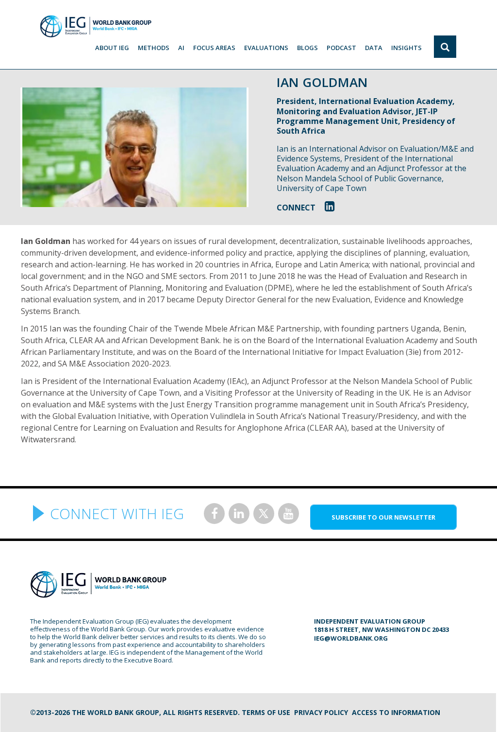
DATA (373, 47)
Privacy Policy (321, 712)
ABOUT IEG (112, 47)
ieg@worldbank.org (351, 638)
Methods (153, 47)
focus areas (214, 47)
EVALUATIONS (266, 47)
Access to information (396, 712)
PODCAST (341, 47)
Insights (406, 47)
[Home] (95, 26)
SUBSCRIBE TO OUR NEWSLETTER (383, 517)
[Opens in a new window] (330, 206)
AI (181, 47)
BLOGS (307, 47)
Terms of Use (266, 712)
